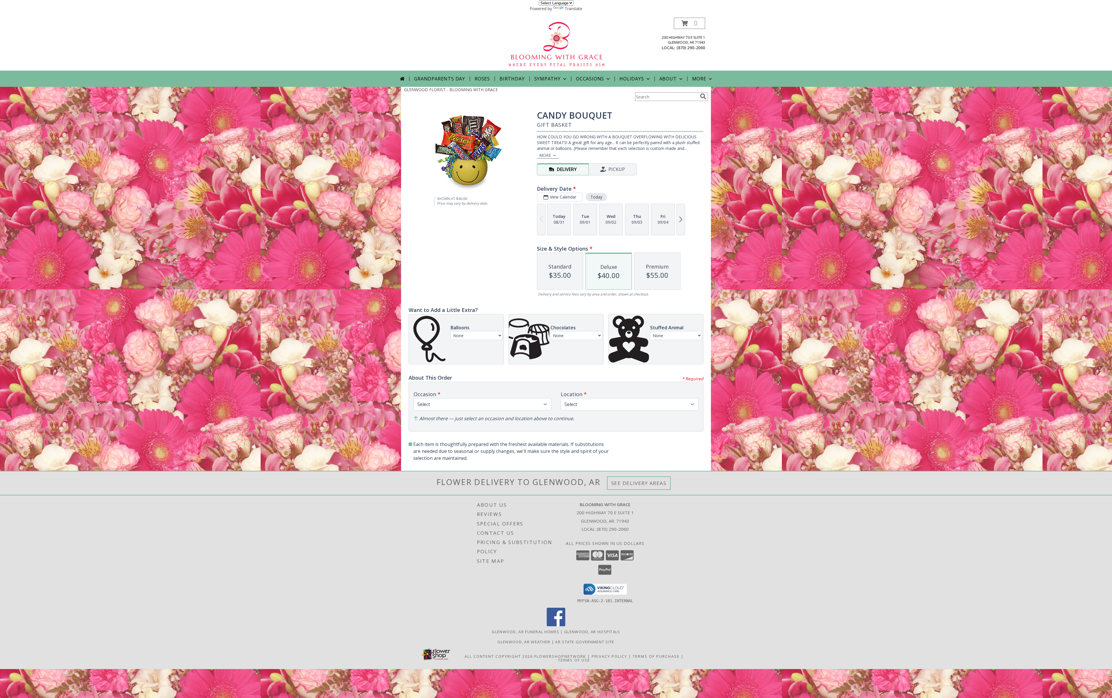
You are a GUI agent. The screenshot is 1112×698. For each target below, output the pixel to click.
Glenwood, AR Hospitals (592, 631)
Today (596, 197)
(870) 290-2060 (690, 47)
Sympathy (547, 79)
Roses (482, 79)
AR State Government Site (584, 641)
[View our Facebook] (556, 624)
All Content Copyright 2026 (498, 656)
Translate (573, 8)
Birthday (512, 79)
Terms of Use (574, 660)
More (699, 79)
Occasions (590, 79)
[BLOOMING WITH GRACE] (556, 44)
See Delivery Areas (639, 483)
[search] (703, 96)
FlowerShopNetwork (560, 656)
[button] (689, 23)
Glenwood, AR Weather (524, 641)
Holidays (631, 79)
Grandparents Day (439, 79)
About (668, 79)
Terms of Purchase (656, 656)
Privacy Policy (609, 656)
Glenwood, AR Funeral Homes (525, 631)
